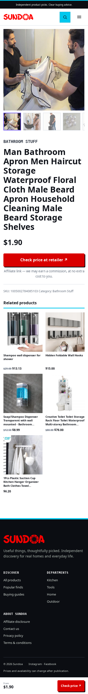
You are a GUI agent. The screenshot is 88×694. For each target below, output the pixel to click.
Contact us (11, 628)
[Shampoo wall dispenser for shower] (23, 332)
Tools (51, 587)
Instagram (35, 664)
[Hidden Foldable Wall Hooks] (65, 332)
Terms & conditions (17, 642)
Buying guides (13, 594)
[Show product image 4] (71, 121)
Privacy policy (13, 635)
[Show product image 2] (32, 121)
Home (51, 594)
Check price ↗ (71, 686)
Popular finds (13, 587)
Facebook (50, 664)
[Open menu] (79, 17)
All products (12, 580)
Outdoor (53, 601)
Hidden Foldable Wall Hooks (64, 355)
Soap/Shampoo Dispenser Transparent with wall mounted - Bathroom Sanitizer (20, 422)
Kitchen (52, 580)
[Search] (65, 17)
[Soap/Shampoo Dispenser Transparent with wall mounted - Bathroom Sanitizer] (23, 393)
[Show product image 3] (52, 121)
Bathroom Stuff (63, 291)
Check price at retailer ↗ (44, 260)
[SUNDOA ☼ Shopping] (18, 17)
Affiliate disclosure (16, 621)
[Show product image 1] (12, 121)
